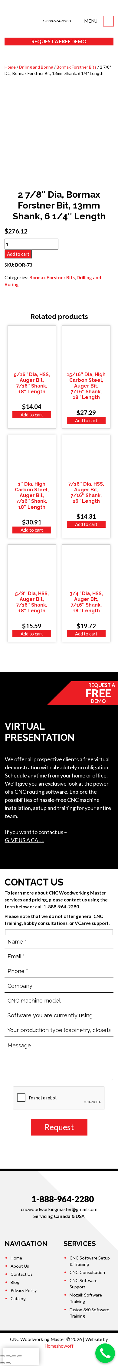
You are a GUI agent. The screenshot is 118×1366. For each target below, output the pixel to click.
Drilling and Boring (36, 67)
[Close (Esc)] (2, 1356)
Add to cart (18, 254)
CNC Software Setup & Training (90, 1261)
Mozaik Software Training (86, 1298)
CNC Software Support (83, 1283)
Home (10, 67)
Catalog (18, 1298)
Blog (15, 1282)
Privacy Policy (24, 1290)
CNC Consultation (87, 1272)
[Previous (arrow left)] (2, 1363)
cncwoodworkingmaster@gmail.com (59, 1209)
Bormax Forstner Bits (77, 67)
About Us (20, 1266)
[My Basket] (108, 21)
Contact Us (22, 1274)
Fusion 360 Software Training (89, 1312)
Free (59, 41)
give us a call (24, 840)
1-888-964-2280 (56, 21)
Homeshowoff (59, 1346)
